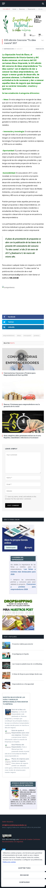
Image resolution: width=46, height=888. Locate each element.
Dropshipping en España (20, 654)
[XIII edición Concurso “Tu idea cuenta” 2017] (23, 26)
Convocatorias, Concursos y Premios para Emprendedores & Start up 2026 (20, 374)
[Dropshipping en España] (6, 655)
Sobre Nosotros (7, 822)
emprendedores (9, 49)
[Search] (43, 3)
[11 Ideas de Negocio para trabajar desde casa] (6, 675)
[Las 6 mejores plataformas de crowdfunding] (6, 665)
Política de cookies (18, 827)
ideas (19, 335)
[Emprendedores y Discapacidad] (6, 685)
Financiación (40, 49)
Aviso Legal (6, 827)
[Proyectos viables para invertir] (6, 645)
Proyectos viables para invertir (22, 644)
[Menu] (3, 3)
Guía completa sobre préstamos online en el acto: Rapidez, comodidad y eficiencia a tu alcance (22, 437)
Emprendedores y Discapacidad (23, 684)
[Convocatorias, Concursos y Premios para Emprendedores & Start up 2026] (23, 359)
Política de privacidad (33, 827)
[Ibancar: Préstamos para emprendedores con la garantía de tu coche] (23, 390)
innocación (27, 335)
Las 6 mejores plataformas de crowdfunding (27, 664)
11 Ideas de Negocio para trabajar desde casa (27, 674)
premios (36, 335)
